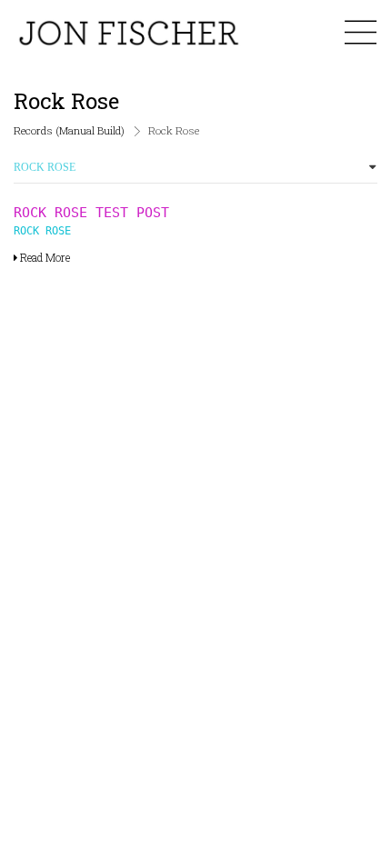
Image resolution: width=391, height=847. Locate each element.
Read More (43, 257)
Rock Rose (42, 230)
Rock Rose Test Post (91, 212)
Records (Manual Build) (69, 130)
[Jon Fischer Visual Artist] (127, 32)
